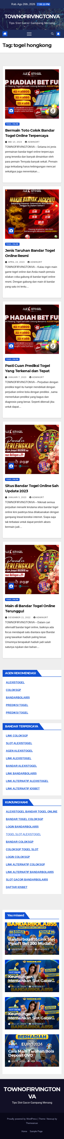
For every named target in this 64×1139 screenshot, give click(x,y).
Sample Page (36, 1131)
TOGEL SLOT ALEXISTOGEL (23, 834)
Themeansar (32, 1123)
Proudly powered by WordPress (22, 1119)
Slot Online (14, 935)
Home (24, 1131)
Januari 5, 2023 (17, 497)
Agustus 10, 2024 (21, 949)
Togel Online (12, 124)
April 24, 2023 (16, 262)
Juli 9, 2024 (18, 1061)
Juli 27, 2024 (19, 1024)
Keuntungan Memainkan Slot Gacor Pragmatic (30, 980)
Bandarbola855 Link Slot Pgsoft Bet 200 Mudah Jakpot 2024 (31, 943)
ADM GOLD (43, 949)
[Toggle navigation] (29, 34)
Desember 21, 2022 (19, 617)
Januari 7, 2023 (17, 377)
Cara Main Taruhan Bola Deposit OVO (31, 1053)
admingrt (34, 142)
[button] (52, 33)
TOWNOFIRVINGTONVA (32, 16)
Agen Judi (13, 1047)
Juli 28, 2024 (19, 987)
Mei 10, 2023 (15, 142)
